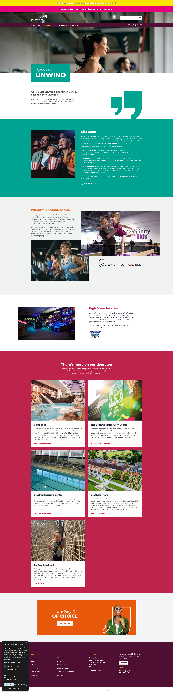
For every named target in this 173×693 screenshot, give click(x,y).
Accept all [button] (9, 684)
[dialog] (15, 666)
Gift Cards (65, 623)
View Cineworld (89, 183)
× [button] (26, 643)
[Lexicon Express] (129, 25)
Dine (40, 25)
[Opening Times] (133, 25)
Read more (7, 659)
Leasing (34, 675)
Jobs (33, 661)
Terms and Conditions (65, 672)
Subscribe (123, 663)
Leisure (47, 25)
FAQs (33, 665)
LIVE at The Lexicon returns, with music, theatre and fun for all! (86, 3)
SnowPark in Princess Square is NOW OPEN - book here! (86, 9)
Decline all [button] (21, 684)
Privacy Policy (62, 665)
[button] (15, 662)
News (59, 661)
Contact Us (35, 668)
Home (33, 658)
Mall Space (61, 675)
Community (75, 25)
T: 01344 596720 (95, 670)
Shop (33, 25)
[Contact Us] (141, 25)
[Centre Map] (136, 25)
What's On (63, 25)
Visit (55, 25)
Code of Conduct (63, 668)
